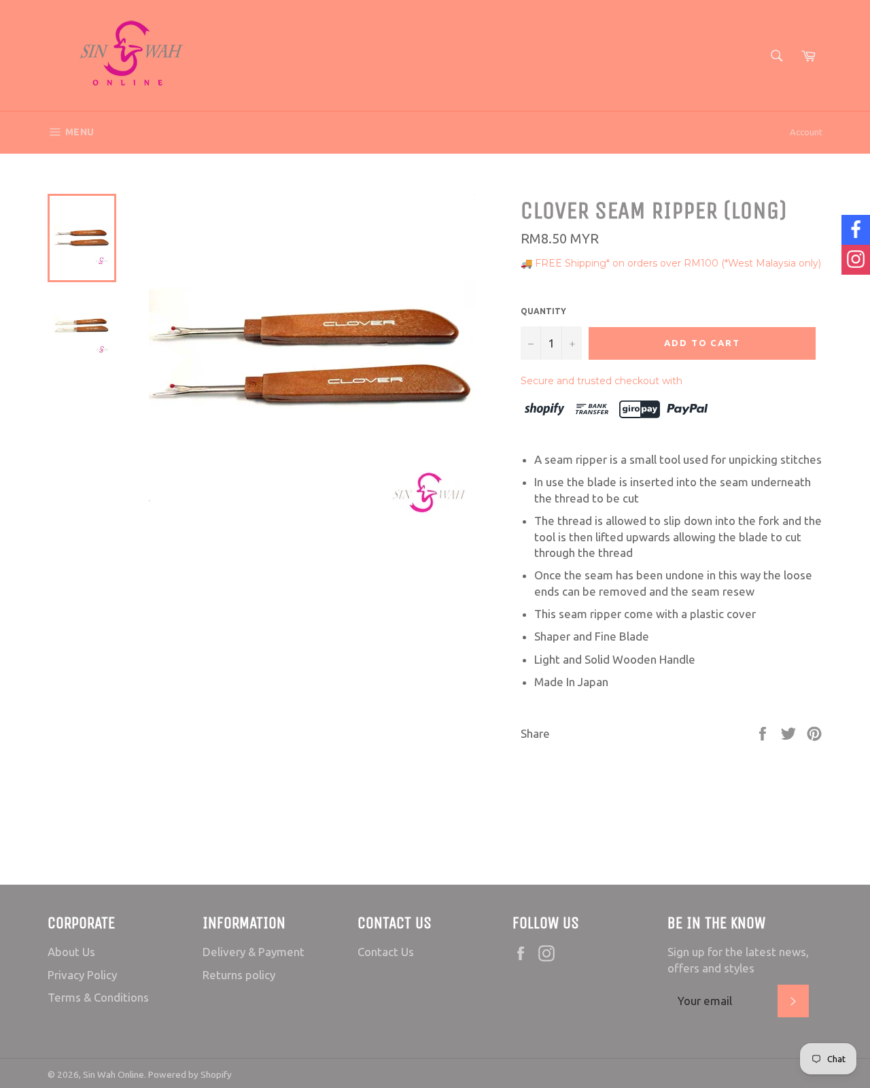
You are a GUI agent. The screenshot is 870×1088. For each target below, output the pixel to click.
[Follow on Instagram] (855, 260)
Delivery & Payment (253, 951)
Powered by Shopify (190, 1074)
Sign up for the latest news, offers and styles (738, 959)
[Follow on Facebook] (855, 230)
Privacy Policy (82, 974)
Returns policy (239, 974)
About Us (71, 951)
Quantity (543, 311)
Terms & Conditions (98, 997)
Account (806, 132)
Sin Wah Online (113, 1074)
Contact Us (386, 951)
